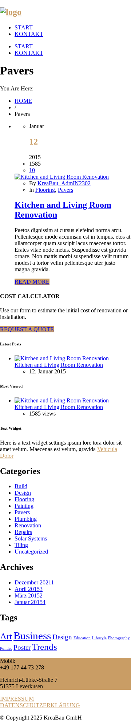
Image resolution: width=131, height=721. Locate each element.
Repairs (23, 532)
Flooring (45, 190)
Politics (6, 649)
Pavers (65, 190)
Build (21, 486)
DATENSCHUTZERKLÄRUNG (40, 705)
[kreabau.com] (10, 12)
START (24, 27)
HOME (23, 101)
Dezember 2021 (34, 582)
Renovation (28, 525)
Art (6, 636)
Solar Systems (31, 538)
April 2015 (29, 589)
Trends (44, 647)
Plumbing (26, 519)
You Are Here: (16, 88)
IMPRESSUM (17, 699)
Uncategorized (31, 551)
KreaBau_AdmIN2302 (64, 183)
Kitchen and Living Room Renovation (59, 365)
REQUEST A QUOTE (27, 329)
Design (23, 493)
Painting (24, 506)
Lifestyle (99, 638)
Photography (119, 638)
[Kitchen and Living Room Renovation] (62, 177)
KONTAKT (29, 34)
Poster (22, 647)
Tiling (21, 545)
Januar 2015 (30, 602)
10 (32, 170)
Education (82, 638)
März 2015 (29, 595)
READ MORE (32, 282)
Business (32, 635)
